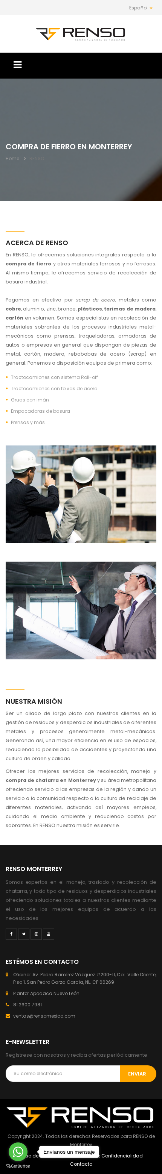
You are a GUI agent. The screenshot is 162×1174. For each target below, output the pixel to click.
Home (12, 158)
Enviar (137, 1073)
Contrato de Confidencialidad (107, 1156)
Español (139, 8)
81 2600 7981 (27, 1004)
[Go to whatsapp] (18, 1151)
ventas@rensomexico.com (44, 1016)
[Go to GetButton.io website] (18, 1166)
